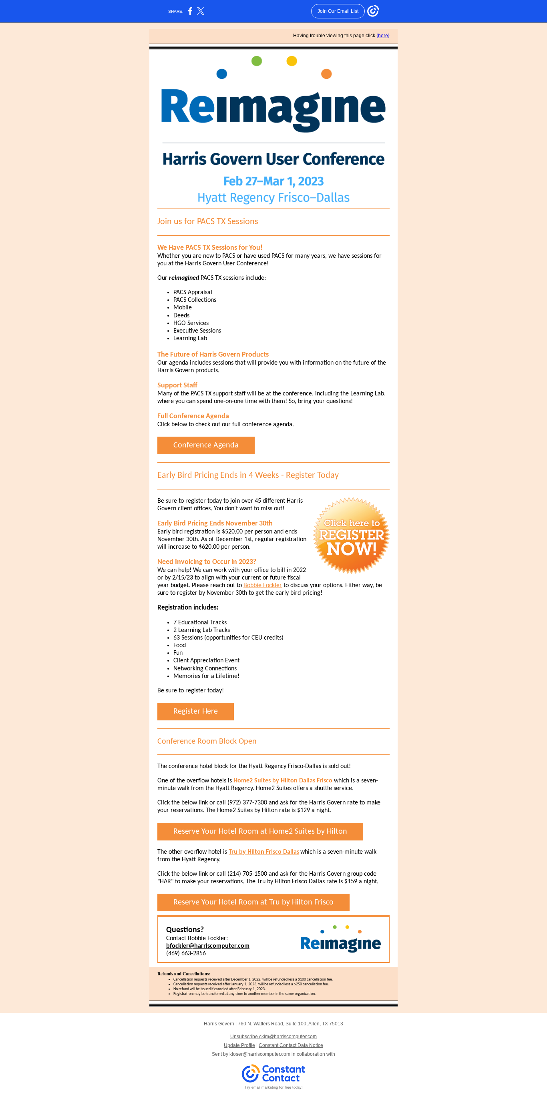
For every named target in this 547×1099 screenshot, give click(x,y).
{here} (383, 35)
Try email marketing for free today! (274, 1087)
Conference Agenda (206, 445)
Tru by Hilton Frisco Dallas (264, 852)
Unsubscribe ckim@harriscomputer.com (273, 1036)
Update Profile (239, 1045)
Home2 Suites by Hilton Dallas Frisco (282, 781)
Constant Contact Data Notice (291, 1045)
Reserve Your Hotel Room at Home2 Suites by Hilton (260, 832)
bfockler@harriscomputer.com (207, 946)
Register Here (195, 712)
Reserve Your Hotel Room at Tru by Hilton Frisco (253, 902)
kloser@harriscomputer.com (259, 1054)
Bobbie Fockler (262, 585)
